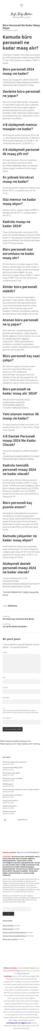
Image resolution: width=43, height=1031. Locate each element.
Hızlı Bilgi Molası (21, 14)
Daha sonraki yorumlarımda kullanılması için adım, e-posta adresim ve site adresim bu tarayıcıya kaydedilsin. (21, 711)
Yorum (5, 652)
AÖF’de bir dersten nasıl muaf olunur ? (15, 762)
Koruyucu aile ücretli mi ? (11, 800)
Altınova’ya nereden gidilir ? (11, 773)
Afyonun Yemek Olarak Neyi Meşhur (14, 932)
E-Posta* (5, 688)
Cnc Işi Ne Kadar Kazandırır (15, 626)
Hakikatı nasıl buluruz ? (10, 806)
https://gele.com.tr (25, 744)
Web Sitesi (6, 698)
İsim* (4, 677)
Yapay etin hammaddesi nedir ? (13, 768)
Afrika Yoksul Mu (8, 926)
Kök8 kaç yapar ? (8, 784)
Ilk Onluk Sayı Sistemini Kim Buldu (18, 619)
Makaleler (13, 606)
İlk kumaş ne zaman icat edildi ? (13, 778)
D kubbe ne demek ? (9, 811)
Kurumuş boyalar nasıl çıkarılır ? (13, 795)
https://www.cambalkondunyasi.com (15, 741)
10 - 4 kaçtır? (7, 718)
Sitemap (36, 744)
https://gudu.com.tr (8, 744)
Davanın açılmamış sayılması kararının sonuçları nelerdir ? (21, 789)
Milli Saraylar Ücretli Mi (10, 939)
